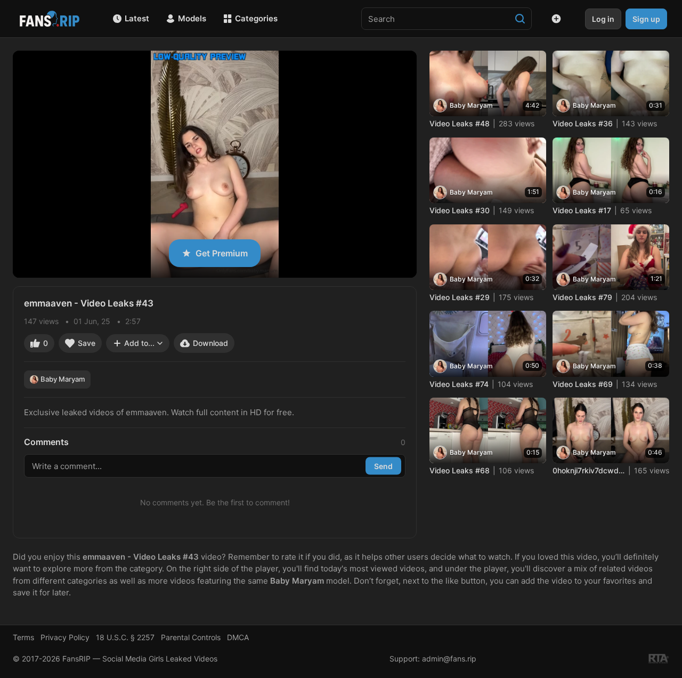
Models (192, 18)
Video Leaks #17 (582, 210)
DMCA (238, 637)
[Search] (520, 18)
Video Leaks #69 (583, 384)
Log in (603, 18)
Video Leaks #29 (459, 297)
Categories (256, 18)
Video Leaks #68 (459, 470)
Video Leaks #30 (459, 210)
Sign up (646, 18)
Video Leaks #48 (459, 123)
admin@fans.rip (449, 658)
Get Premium (222, 253)
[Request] (556, 18)
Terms (23, 637)
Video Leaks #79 (582, 297)
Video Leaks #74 (459, 384)
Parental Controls (191, 637)
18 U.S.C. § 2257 (125, 637)
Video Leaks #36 (583, 123)
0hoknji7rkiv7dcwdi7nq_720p (589, 470)
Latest (137, 18)
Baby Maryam (62, 379)
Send (383, 465)
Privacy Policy (65, 637)
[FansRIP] (49, 18)
